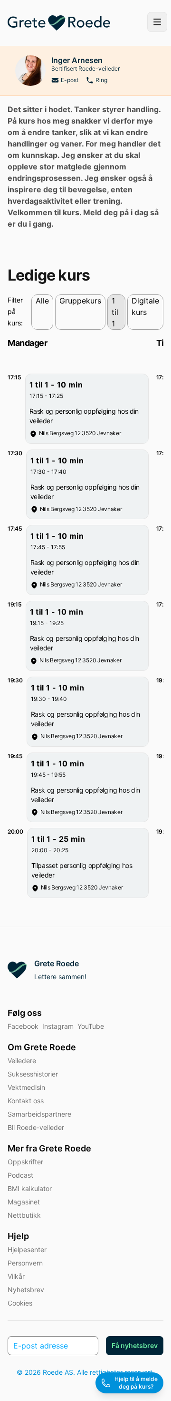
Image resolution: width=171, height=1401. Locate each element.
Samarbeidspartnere (39, 1114)
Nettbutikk (24, 1215)
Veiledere (22, 1060)
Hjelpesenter (27, 1249)
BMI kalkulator (30, 1188)
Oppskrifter (25, 1162)
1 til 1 (115, 312)
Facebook (23, 1026)
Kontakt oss (26, 1101)
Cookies (20, 1303)
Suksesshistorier (33, 1074)
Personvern (25, 1263)
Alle (42, 300)
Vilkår (16, 1276)
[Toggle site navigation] (157, 22)
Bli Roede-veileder (36, 1127)
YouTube (90, 1026)
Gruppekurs (80, 300)
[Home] (59, 23)
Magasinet (24, 1202)
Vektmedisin (26, 1087)
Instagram (58, 1026)
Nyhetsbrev (26, 1290)
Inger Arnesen (77, 60)
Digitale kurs (145, 306)
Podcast (20, 1175)
